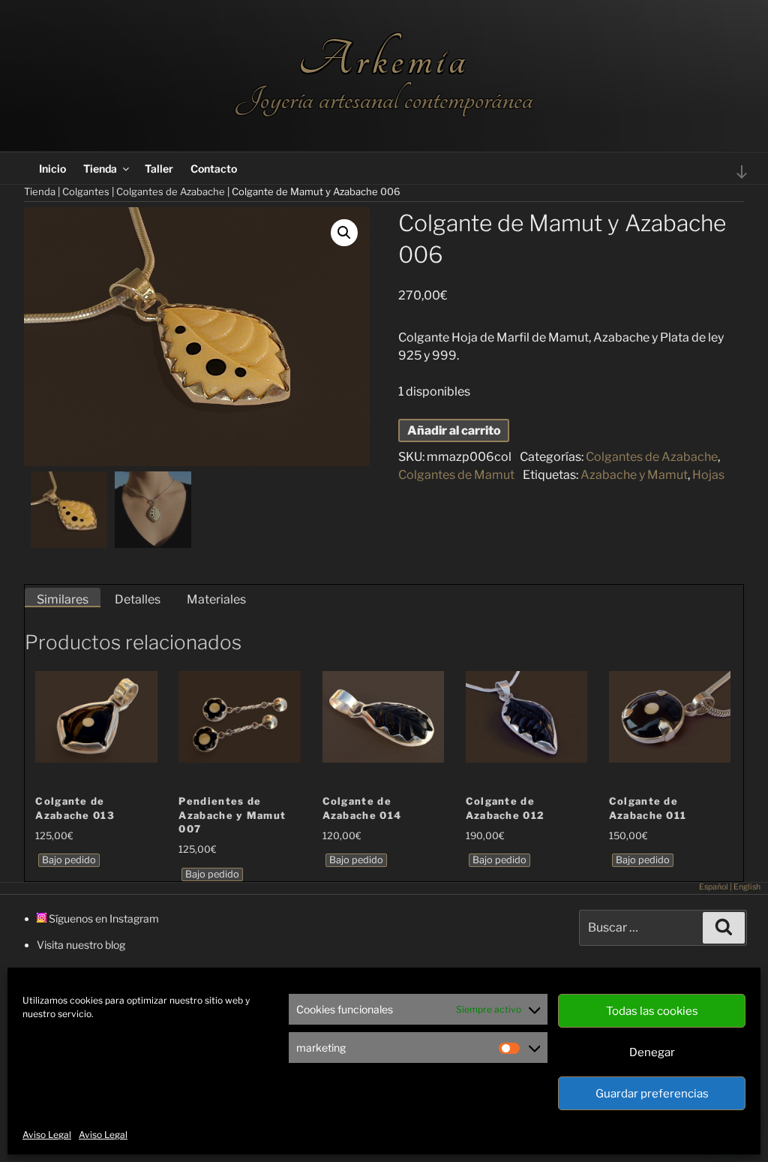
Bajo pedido (69, 859)
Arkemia (383, 59)
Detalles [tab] (137, 599)
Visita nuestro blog (81, 944)
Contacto (213, 168)
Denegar (652, 1052)
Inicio (52, 168)
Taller (159, 168)
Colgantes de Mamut (456, 475)
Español (713, 887)
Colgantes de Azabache (170, 191)
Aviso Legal (46, 1134)
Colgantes (86, 191)
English (747, 887)
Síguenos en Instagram (102, 918)
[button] (344, 232)
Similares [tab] (62, 599)
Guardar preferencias (652, 1093)
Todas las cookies (652, 1011)
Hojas (708, 475)
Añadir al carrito (454, 430)
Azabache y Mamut (634, 475)
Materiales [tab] (216, 599)
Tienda (100, 168)
